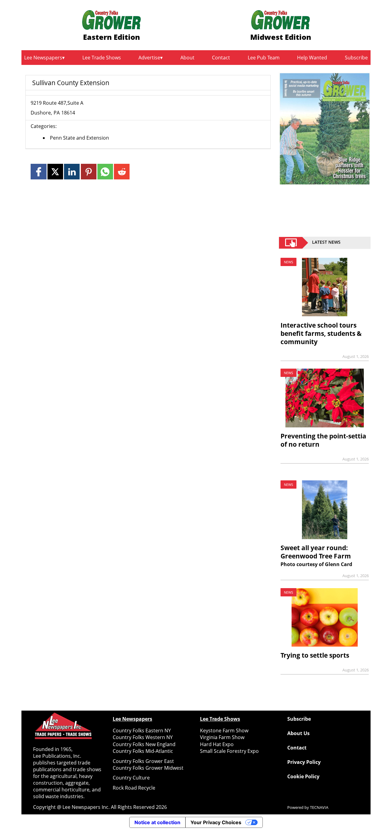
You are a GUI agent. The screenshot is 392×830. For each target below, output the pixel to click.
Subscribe (356, 57)
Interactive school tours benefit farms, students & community (321, 333)
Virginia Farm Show (222, 737)
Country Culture (131, 777)
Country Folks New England (144, 744)
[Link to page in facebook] (38, 171)
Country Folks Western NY (143, 737)
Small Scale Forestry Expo (229, 751)
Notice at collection (157, 822)
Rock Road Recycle (134, 787)
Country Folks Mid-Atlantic (143, 751)
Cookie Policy (303, 776)
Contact (221, 57)
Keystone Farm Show (224, 730)
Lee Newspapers (43, 57)
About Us (298, 733)
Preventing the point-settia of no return (323, 440)
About (187, 57)
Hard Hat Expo (217, 744)
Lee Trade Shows (101, 57)
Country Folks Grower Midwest (148, 767)
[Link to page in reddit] (122, 171)
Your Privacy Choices (215, 822)
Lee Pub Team (264, 57)
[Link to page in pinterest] (88, 171)
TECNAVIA (319, 807)
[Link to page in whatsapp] (105, 171)
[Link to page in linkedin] (72, 171)
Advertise (149, 57)
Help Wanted (312, 57)
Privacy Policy (304, 762)
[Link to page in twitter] (55, 171)
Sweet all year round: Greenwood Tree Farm (316, 551)
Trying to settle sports (315, 655)
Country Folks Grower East (143, 761)
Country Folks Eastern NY (142, 730)
